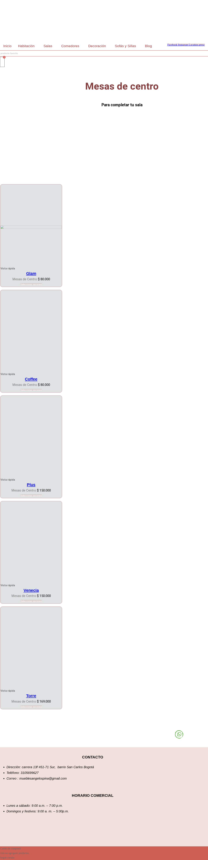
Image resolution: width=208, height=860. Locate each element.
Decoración (97, 46)
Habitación (26, 46)
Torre (31, 695)
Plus (31, 484)
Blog (148, 46)
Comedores (70, 46)
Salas (48, 46)
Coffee (31, 379)
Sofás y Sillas (125, 46)
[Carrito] (2, 62)
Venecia (31, 590)
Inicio (7, 46)
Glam (31, 273)
